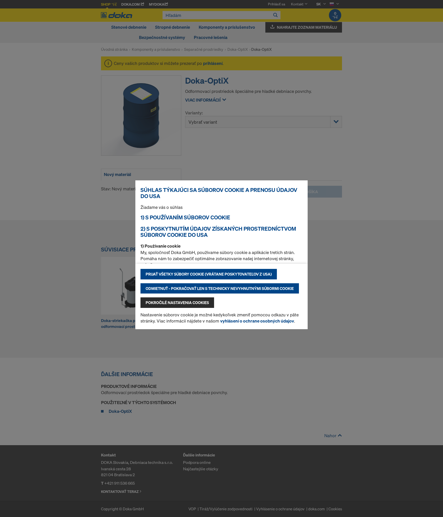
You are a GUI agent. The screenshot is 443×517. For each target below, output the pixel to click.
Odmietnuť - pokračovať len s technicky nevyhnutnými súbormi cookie (220, 288)
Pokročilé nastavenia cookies (177, 302)
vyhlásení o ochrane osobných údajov (257, 321)
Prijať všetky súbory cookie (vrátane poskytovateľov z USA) (209, 274)
